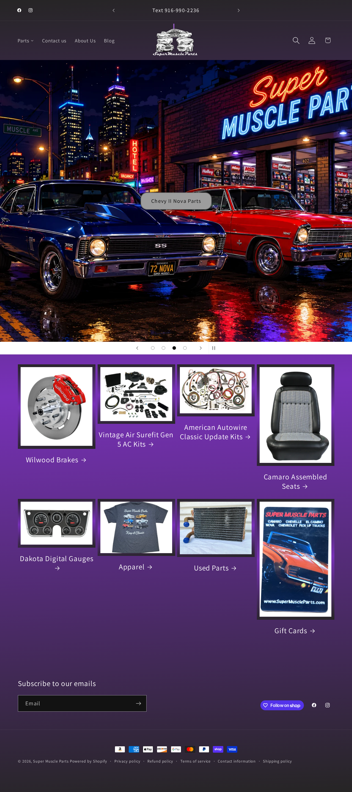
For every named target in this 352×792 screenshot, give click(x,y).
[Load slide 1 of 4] (152, 348)
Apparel (132, 566)
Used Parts (211, 567)
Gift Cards (290, 630)
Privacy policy (127, 761)
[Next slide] (201, 348)
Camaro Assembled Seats (295, 481)
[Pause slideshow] (215, 348)
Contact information (237, 761)
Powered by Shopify (88, 761)
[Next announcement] (239, 10)
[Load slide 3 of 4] (174, 348)
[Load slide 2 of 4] (163, 348)
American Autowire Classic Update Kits (214, 431)
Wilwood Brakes (52, 459)
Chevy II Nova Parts (176, 200)
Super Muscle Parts (50, 761)
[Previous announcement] (114, 10)
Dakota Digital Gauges (57, 558)
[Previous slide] (137, 348)
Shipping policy (277, 761)
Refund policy (160, 761)
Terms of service (195, 761)
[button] (296, 40)
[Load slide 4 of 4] (185, 348)
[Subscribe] (138, 703)
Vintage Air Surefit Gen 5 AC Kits (136, 439)
